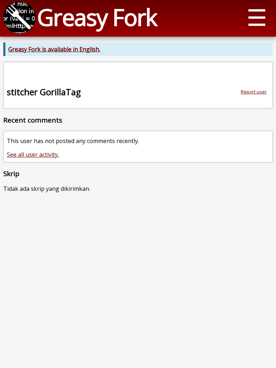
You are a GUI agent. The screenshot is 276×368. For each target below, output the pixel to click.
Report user (254, 91)
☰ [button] (257, 17)
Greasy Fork (97, 17)
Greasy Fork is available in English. (54, 49)
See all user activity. (33, 154)
